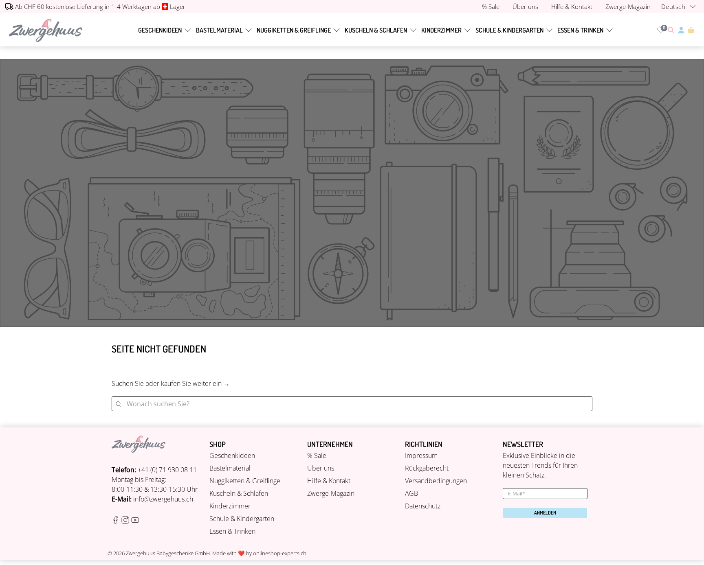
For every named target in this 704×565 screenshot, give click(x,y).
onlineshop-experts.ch (279, 553)
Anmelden (545, 513)
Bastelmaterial (219, 30)
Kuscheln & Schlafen (376, 30)
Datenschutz (422, 505)
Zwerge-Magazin (330, 493)
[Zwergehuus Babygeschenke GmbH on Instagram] (125, 521)
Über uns (320, 468)
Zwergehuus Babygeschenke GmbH (168, 553)
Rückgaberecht (427, 468)
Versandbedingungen (436, 480)
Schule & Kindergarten (509, 30)
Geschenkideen (160, 30)
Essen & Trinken (580, 30)
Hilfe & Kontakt (328, 480)
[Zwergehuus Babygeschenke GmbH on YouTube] (135, 521)
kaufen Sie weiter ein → (195, 383)
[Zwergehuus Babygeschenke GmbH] (45, 30)
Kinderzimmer (441, 30)
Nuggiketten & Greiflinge (294, 30)
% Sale (316, 455)
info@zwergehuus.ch (163, 499)
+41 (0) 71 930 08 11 (167, 469)
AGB (411, 493)
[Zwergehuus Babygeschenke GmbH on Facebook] (115, 521)
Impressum (421, 455)
